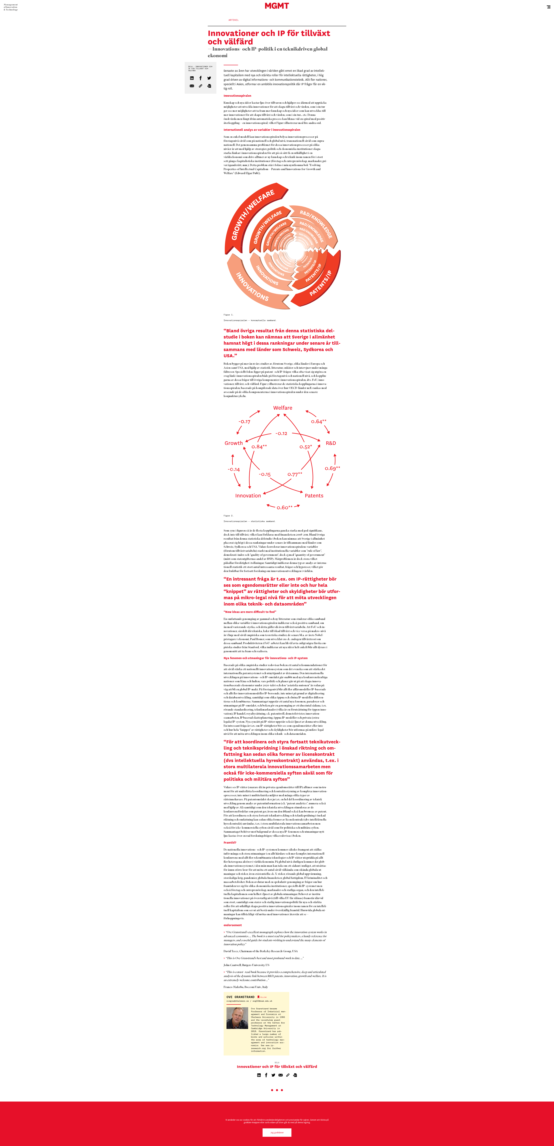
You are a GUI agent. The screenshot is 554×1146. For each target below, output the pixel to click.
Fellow (263, 997)
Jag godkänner (277, 1132)
